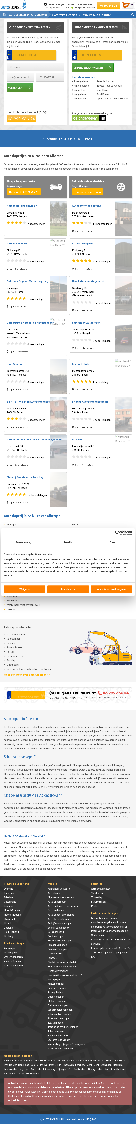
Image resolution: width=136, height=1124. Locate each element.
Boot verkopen (56, 936)
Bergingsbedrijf (56, 931)
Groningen (9, 906)
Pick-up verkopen (57, 988)
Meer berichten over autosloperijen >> (27, 674)
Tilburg (91, 1069)
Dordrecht (50, 1064)
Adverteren (54, 893)
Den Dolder (10, 1064)
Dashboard (13, 664)
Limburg (8, 936)
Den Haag (23, 1064)
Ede (59, 1064)
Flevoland (9, 893)
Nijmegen (62, 1069)
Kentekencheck (56, 983)
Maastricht (36, 1069)
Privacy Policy (55, 992)
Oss (70, 1069)
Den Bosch (119, 1060)
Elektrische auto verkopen (62, 966)
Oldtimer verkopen (58, 1005)
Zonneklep (12, 643)
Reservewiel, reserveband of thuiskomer (29, 669)
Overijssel (22, 835)
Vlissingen (9, 1073)
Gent (96, 1064)
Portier (10, 651)
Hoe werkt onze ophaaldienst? (65, 975)
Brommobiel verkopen (60, 940)
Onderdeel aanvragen (88, 67)
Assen (101, 1060)
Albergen (11, 524)
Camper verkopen (57, 944)
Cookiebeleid (55, 953)
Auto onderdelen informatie (63, 906)
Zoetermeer (32, 1073)
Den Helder (36, 1064)
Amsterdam (54, 1060)
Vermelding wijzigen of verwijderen (67, 1044)
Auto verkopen (39, 14)
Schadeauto (73, 14)
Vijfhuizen (119, 1069)
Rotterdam (80, 1069)
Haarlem (118, 1064)
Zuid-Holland (11, 931)
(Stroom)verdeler (16, 634)
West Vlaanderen (13, 965)
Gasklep (11, 660)
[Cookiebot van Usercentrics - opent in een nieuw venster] (117, 532)
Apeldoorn (81, 1060)
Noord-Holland (12, 914)
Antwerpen (10, 948)
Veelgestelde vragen (59, 1039)
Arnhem (92, 1060)
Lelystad (23, 1069)
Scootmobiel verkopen (60, 1009)
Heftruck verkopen (58, 970)
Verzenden (15, 87)
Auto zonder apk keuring (61, 914)
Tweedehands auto (92, 14)
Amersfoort (39, 1060)
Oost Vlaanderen (13, 956)
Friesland (9, 897)
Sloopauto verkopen (59, 1018)
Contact (52, 957)
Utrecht (8, 923)
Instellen (66, 589)
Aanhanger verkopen (59, 888)
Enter (75, 524)
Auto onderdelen (19, 14)
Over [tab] (112, 542)
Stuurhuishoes (14, 647)
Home (7, 835)
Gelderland (10, 901)
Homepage (54, 979)
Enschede (80, 1064)
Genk (89, 1064)
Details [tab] (68, 542)
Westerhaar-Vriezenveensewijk (23, 604)
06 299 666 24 (108, 5)
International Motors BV (116, 948)
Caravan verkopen (57, 949)
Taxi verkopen (55, 1022)
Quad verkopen (56, 996)
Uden (99, 1069)
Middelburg (49, 1069)
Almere (28, 1060)
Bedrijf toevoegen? (58, 927)
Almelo (18, 1060)
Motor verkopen (57, 1001)
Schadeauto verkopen (59, 1014)
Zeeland (8, 927)
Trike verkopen (56, 1031)
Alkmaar (8, 1060)
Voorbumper (13, 638)
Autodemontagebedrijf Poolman (109, 922)
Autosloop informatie (60, 919)
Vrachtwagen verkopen (60, 1048)
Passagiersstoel (15, 656)
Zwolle (11, 609)
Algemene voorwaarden (61, 897)
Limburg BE (10, 952)
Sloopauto (58, 14)
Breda (109, 1060)
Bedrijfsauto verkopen (60, 923)
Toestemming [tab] (23, 542)
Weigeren (24, 589)
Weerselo (12, 600)
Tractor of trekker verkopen (63, 1026)
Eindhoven (68, 1064)
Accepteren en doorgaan (111, 589)
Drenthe (8, 888)
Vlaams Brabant (13, 961)
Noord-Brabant (12, 910)
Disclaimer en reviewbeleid (62, 962)
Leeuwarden (10, 1069)
